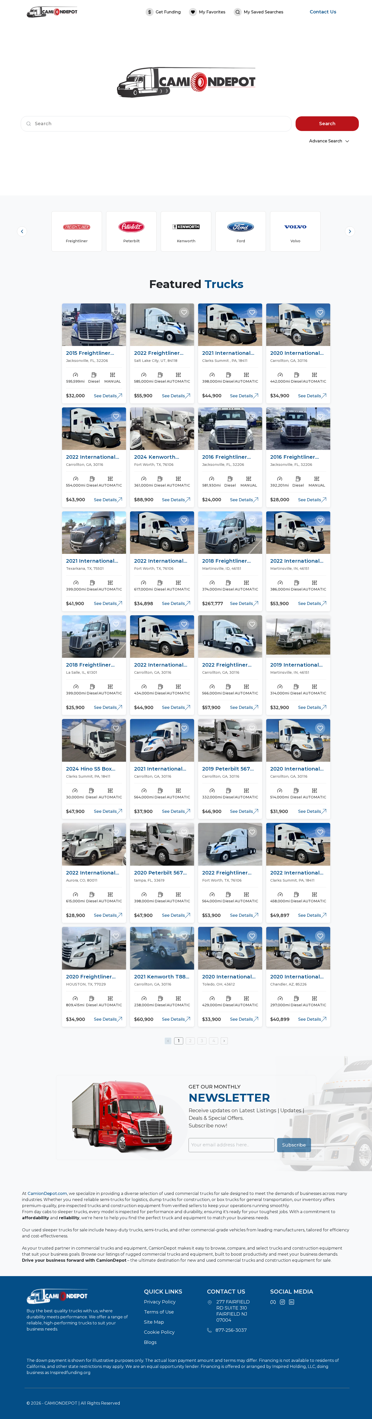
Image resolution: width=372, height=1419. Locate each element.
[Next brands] (350, 231)
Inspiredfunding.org (70, 1372)
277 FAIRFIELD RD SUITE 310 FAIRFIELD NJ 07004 (233, 1311)
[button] (116, 313)
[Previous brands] (22, 231)
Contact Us (323, 12)
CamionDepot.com (47, 1193)
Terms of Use (159, 1312)
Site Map (154, 1322)
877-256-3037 (231, 1330)
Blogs (150, 1342)
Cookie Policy (159, 1332)
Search (327, 123)
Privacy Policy (160, 1302)
